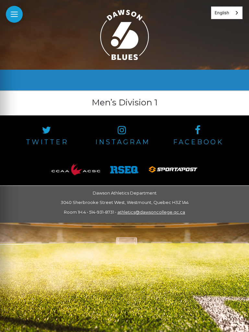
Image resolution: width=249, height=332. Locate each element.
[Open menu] (14, 14)
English (222, 12)
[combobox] (227, 12)
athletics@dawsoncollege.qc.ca (151, 212)
